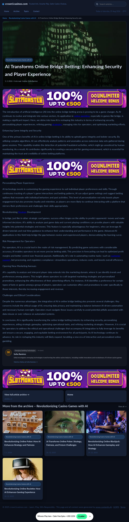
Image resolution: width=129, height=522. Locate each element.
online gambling (82, 116)
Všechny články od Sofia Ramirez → (26, 362)
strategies (57, 124)
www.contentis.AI (104, 507)
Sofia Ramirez (20, 354)
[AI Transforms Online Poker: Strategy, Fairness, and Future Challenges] (65, 433)
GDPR (116, 507)
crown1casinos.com (16, 4)
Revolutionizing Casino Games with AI (22, 18)
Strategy (22, 212)
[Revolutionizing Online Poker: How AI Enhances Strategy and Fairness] (23, 433)
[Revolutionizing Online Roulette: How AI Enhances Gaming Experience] (23, 479)
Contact (36, 11)
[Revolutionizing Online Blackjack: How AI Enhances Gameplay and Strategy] (106, 433)
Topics (26, 11)
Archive (16, 11)
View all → (122, 407)
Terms (122, 507)
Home (6, 11)
